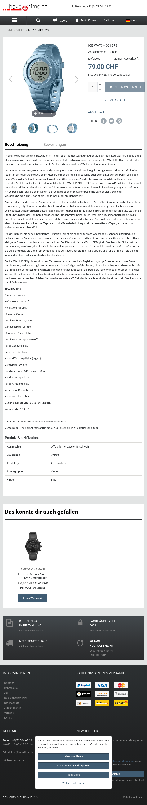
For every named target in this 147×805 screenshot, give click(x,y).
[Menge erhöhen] (99, 84)
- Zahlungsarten (12, 707)
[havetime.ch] (24, 7)
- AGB (6, 692)
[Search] (38, 21)
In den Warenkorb (128, 87)
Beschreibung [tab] (16, 144)
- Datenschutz (11, 702)
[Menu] (14, 20)
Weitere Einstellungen (73, 783)
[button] (104, 121)
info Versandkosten (119, 74)
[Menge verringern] (99, 89)
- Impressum (10, 687)
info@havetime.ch (22, 752)
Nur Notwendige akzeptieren (73, 765)
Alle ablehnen (73, 774)
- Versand (8, 712)
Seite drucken (99, 112)
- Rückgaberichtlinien (15, 697)
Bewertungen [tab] (54, 144)
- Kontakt (8, 682)
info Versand (38, 588)
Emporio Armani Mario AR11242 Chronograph (32, 575)
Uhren (20, 29)
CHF (107, 20)
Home (9, 29)
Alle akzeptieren (73, 756)
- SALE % (8, 717)
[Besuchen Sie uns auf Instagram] (37, 797)
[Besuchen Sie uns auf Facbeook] (34, 797)
